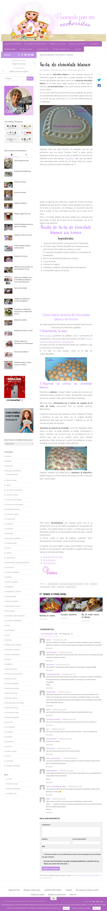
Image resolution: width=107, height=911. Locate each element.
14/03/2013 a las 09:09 (63, 748)
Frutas (8, 548)
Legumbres (10, 587)
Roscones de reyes (12, 712)
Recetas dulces (47, 55)
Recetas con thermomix (77, 44)
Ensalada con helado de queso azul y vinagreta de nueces (23, 311)
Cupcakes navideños (69, 614)
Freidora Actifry (11, 543)
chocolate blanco (53, 584)
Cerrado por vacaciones (14, 490)
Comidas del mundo (13, 509)
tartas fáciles (60, 587)
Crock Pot (9, 524)
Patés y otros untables (13, 645)
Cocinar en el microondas (14, 504)
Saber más (96, 908)
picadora (49, 336)
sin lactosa (9, 741)
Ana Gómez (50, 664)
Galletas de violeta (47, 615)
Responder (49, 648)
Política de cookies (37, 895)
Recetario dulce (9, 49)
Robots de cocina (12, 708)
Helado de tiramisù (20, 256)
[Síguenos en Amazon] (22, 55)
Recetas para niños (12, 688)
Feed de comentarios (13, 789)
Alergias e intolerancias (61, 49)
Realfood (9, 664)
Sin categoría (10, 727)
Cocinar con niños (12, 495)
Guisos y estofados (12, 572)
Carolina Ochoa (51, 652)
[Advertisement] (66, 180)
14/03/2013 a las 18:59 (59, 709)
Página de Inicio (14, 890)
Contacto (77, 49)
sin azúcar (9, 722)
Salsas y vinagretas (12, 717)
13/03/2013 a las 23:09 (66, 770)
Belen (48, 798)
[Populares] (11, 155)
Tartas (69, 55)
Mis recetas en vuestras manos (87, 890)
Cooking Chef (10, 519)
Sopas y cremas (11, 751)
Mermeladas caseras (13, 606)
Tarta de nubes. (49, 563)
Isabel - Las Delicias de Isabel (56, 786)
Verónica (46, 70)
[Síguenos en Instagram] (19, 55)
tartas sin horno (71, 587)
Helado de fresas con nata (23, 330)
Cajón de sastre (11, 480)
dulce (86, 584)
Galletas (9, 553)
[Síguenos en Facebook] (25, 55)
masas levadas (11, 596)
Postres (8, 659)
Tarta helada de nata (21, 160)
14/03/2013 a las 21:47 (64, 692)
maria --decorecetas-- (53, 758)
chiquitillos (69, 158)
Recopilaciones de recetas (15, 703)
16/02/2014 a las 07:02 (65, 652)
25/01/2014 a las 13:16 (63, 664)
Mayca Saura (50, 748)
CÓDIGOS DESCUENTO (12, 44)
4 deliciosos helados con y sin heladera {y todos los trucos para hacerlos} (23, 279)
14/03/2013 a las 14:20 (58, 729)
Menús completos (12, 601)
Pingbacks (67, 634)
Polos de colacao (20, 182)
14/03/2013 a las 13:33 (65, 738)
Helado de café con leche (23, 235)
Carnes (8, 485)
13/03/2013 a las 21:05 (75, 786)
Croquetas (9, 529)
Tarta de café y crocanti (52, 557)
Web (43, 846)
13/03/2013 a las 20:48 (59, 798)
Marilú (48, 709)
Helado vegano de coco (22, 214)
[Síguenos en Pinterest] (29, 55)
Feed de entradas (12, 784)
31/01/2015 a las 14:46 (60, 639)
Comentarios (50, 634)
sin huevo (60, 55)
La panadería (94, 44)
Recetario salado (26, 49)
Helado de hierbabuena (22, 171)
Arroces (8, 456)
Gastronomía (10, 558)
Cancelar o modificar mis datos (81, 908)
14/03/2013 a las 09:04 (70, 758)
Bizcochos (9, 466)
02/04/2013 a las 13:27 (69, 674)
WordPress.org (11, 793)
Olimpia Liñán (50, 692)
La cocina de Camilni (53, 719)
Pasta (8, 635)
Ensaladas (9, 533)
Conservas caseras (12, 514)
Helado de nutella (20, 320)
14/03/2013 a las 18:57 (69, 719)
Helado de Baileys (20, 203)
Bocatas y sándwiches (13, 471)
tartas (53, 587)
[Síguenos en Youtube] (32, 55)
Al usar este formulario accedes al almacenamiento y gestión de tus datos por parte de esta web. (71, 862)
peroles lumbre (51, 738)
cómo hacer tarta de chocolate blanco (71, 584)
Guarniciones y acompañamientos (17, 562)
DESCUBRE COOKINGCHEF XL (35, 44)
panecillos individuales (13, 620)
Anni (47, 729)
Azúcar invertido (20, 192)
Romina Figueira (51, 770)
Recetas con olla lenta (58, 44)
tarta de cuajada (45, 587)
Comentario (46, 825)
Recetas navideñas (12, 683)
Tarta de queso (49, 560)
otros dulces (93, 584)
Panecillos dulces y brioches (15, 616)
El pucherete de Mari (53, 674)
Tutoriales (9, 761)
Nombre (45, 839)
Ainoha (48, 639)
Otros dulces (10, 611)
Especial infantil (42, 49)
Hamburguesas (13, 474)
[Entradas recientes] (26, 155)
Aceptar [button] (66, 908)
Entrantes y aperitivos (13, 538)
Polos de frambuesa (21, 352)
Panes (8, 625)
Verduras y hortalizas (13, 766)
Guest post (10, 567)
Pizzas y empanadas (13, 654)
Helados (9, 577)
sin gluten (9, 732)
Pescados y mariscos (13, 649)
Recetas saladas (11, 693)
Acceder (9, 779)
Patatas (8, 640)
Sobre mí (72, 895)
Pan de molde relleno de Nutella (90, 616)
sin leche (9, 746)
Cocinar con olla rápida (14, 500)
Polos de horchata (20, 288)
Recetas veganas (12, 698)
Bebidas (9, 461)
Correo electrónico (79, 839)
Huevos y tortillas (12, 582)
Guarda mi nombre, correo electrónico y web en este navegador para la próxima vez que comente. (71, 855)
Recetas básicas (11, 669)
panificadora (10, 630)
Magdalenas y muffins (13, 591)
